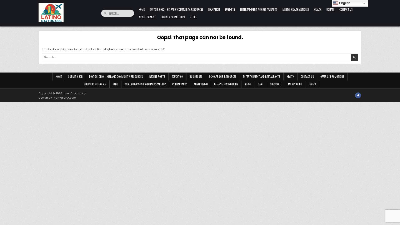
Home (142, 9)
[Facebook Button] (358, 95)
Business (230, 9)
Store (193, 17)
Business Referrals (95, 84)
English (344, 3)
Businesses (196, 76)
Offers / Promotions (173, 17)
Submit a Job (75, 76)
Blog (115, 84)
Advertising (201, 84)
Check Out (276, 84)
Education (214, 9)
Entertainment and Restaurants (259, 9)
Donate (330, 9)
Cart (261, 84)
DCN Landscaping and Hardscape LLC (145, 84)
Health (317, 9)
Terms (312, 84)
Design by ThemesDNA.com (57, 98)
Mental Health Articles (295, 9)
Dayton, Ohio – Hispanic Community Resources (176, 9)
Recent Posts (157, 76)
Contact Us (346, 9)
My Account (295, 84)
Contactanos (180, 84)
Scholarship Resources (222, 76)
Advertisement (147, 17)
